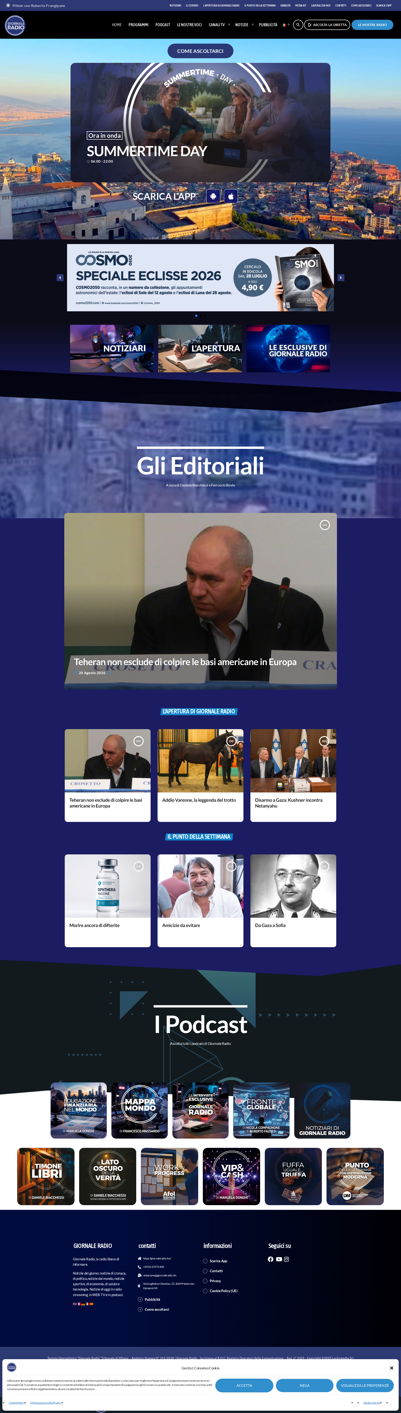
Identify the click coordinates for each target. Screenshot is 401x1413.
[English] (75, 1303)
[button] (391, 1368)
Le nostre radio (372, 25)
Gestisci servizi (371, 1402)
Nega (305, 1386)
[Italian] (284, 25)
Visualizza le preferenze (365, 1386)
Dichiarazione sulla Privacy (45, 1402)
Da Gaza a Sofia (270, 925)
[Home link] (15, 24)
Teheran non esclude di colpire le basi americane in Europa (185, 661)
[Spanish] (92, 1303)
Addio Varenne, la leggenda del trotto (199, 800)
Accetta (244, 1386)
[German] (83, 1303)
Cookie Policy (16, 1402)
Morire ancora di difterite (94, 925)
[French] (79, 1303)
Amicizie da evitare (181, 925)
